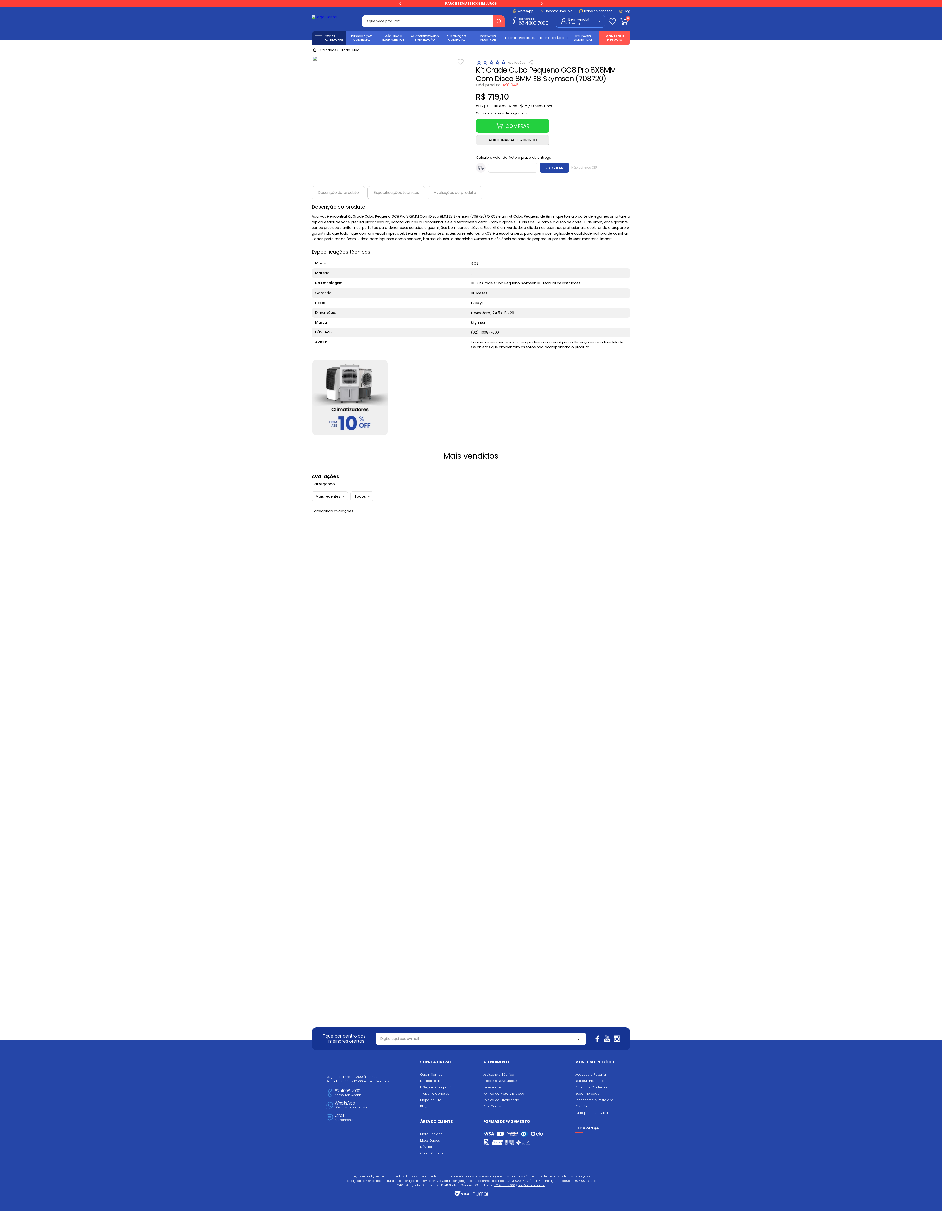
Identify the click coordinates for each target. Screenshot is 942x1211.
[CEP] (506, 168)
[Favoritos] (612, 21)
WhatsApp (351, 1105)
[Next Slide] (542, 3)
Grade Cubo (349, 50)
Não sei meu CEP (584, 167)
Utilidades (328, 50)
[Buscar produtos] (499, 21)
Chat (344, 1117)
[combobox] (433, 21)
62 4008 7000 (533, 21)
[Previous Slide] (400, 3)
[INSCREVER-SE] (575, 1039)
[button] (502, 112)
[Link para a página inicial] (314, 50)
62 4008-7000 (504, 1185)
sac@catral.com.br (531, 1185)
